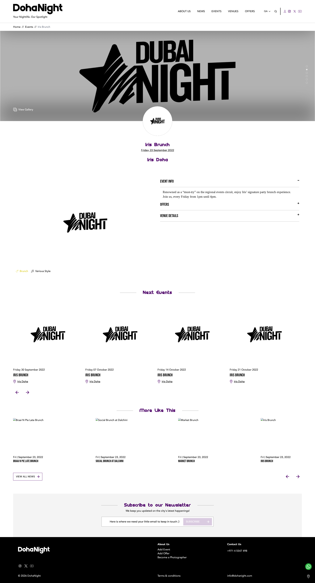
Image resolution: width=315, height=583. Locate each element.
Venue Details (169, 215)
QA (266, 11)
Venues (233, 11)
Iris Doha (157, 159)
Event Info (167, 181)
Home (17, 27)
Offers (250, 11)
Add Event (164, 549)
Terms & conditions (169, 576)
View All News (25, 476)
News (201, 11)
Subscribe (193, 521)
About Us (184, 11)
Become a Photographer (172, 557)
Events (216, 11)
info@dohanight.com (239, 576)
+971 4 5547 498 (237, 551)
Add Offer (163, 553)
